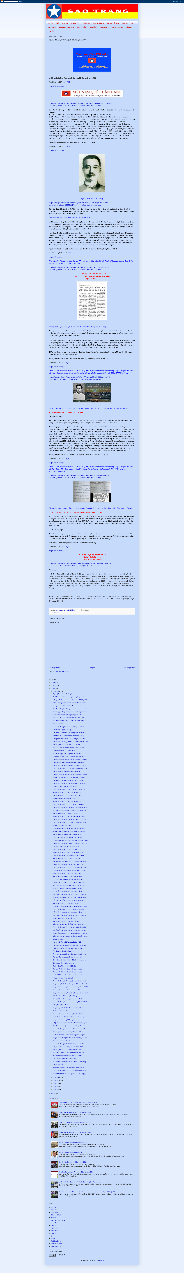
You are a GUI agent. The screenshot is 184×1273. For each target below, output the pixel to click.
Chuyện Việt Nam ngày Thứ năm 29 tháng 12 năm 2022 (70, 765)
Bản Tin (50, 23)
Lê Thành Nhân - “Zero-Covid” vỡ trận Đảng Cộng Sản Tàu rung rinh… (80, 1182)
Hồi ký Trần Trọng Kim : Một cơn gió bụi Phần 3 (67, 873)
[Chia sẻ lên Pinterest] (88, 610)
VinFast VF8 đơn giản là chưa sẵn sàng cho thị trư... (69, 975)
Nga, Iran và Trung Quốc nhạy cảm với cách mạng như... (70, 810)
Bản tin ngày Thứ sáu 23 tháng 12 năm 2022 (67, 858)
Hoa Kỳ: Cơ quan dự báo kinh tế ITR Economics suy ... (70, 906)
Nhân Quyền (52, 27)
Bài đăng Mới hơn (54, 668)
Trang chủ (92, 668)
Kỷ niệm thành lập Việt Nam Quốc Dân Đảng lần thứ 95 (70, 840)
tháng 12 (56, 691)
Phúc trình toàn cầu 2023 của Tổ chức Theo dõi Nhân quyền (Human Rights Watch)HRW (87, 1192)
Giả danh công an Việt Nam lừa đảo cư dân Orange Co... (70, 1017)
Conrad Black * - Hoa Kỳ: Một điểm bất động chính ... (69, 882)
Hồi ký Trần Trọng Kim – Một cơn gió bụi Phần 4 (68, 852)
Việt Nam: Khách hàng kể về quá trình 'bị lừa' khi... (69, 924)
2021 (53, 1093)
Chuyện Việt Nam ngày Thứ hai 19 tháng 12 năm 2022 (70, 930)
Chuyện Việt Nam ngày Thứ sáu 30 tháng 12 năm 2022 (70, 742)
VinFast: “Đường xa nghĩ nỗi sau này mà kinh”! (67, 957)
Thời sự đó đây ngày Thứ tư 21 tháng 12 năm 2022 (69, 897)
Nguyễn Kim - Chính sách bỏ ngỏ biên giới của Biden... (69, 777)
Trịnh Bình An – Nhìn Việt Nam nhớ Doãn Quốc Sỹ (68, 736)
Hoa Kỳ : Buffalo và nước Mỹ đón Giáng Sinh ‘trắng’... (69, 748)
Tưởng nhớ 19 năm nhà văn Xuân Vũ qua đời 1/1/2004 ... (71, 700)
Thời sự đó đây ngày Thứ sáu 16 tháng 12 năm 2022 (69, 981)
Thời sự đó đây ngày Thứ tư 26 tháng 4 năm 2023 (75, 1132)
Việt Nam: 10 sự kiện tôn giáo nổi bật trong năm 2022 (70, 709)
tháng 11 (56, 1077)
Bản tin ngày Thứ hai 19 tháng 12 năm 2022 (67, 942)
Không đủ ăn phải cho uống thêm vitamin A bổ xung (69, 999)
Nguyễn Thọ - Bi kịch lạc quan (62, 825)
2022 (53, 688)
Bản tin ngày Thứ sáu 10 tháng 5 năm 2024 (73, 1162)
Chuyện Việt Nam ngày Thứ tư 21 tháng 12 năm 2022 (70, 894)
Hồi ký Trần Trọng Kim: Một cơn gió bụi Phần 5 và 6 (69, 816)
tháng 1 (55, 1089)
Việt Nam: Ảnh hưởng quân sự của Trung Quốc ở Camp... (71, 936)
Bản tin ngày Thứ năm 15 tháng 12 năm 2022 (67, 1014)
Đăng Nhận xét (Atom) (62, 671)
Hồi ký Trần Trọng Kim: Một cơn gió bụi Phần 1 (67, 912)
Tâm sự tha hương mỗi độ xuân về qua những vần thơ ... (70, 774)
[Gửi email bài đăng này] (81, 610)
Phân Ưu (51, 31)
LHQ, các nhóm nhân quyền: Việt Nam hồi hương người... (70, 1023)
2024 (53, 683)
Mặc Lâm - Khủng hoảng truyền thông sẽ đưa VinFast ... (70, 945)
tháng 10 (56, 1080)
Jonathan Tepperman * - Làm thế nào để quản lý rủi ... (69, 828)
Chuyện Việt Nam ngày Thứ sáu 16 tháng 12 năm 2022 (70, 987)
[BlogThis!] (82, 610)
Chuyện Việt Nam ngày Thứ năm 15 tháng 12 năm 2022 (70, 993)
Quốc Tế (125, 23)
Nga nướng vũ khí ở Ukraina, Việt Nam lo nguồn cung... (70, 1062)
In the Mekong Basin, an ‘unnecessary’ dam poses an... (70, 703)
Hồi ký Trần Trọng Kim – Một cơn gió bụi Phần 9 (68, 754)
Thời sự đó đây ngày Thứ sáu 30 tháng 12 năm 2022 (69, 727)
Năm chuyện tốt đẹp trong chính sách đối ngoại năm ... (70, 712)
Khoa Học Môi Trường (66, 27)
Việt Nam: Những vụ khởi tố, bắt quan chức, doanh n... (70, 721)
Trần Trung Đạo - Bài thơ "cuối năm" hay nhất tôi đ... (69, 718)
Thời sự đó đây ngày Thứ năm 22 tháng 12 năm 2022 (70, 867)
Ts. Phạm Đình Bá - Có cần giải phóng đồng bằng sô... (69, 1035)
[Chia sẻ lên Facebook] (86, 610)
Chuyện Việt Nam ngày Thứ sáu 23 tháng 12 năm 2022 (70, 843)
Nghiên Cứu (75, 23)
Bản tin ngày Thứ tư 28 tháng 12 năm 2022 (67, 795)
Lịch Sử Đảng (81, 27)
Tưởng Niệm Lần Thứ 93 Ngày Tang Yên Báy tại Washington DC (79, 1102)
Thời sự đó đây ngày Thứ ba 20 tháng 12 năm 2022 (69, 909)
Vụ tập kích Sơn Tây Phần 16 (62, 1041)
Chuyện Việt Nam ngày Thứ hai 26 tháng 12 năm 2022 (70, 819)
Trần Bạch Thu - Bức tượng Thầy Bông (65, 996)
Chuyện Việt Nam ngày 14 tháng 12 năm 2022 (67, 1020)
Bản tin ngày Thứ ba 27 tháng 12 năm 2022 (67, 813)
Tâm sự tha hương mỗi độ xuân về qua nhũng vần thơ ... (70, 760)
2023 (53, 686)
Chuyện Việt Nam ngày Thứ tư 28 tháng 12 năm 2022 (70, 783)
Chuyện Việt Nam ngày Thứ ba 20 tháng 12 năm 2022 (70, 915)
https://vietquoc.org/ (56, 86)
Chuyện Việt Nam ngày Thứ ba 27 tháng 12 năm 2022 (70, 807)
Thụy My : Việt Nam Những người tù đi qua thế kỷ (69, 888)
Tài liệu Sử (86, 23)
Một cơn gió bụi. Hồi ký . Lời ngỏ (63, 978)
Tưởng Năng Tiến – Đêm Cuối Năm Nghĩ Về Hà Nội (69, 739)
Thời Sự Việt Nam (62, 23)
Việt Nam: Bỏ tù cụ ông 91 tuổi (63, 951)
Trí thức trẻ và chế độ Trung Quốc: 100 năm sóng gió (69, 1074)
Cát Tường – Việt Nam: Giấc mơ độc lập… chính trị (69, 733)
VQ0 (68, 146)
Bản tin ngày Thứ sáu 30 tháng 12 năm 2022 (67, 745)
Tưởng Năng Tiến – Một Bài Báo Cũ (64, 966)
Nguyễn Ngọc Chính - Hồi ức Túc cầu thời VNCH (68, 1008)
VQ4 (68, 82)
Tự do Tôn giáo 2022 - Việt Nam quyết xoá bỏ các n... (70, 933)
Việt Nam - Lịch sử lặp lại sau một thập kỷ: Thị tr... (69, 1026)
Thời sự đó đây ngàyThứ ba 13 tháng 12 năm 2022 (69, 1044)
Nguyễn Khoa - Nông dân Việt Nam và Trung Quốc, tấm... (71, 1038)
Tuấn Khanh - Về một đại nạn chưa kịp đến (66, 798)
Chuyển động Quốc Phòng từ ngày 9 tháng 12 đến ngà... (70, 984)
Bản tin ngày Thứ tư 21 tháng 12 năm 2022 (67, 903)
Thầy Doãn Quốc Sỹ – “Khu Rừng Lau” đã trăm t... (68, 837)
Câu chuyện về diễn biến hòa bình (63, 963)
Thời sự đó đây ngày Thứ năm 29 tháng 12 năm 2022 (70, 768)
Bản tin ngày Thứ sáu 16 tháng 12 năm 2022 (67, 990)
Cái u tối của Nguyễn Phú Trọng (62, 730)
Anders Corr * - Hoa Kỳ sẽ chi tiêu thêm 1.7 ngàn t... (69, 780)
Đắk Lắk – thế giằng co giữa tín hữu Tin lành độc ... (69, 900)
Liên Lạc (129, 27)
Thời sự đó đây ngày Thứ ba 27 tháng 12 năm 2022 (69, 804)
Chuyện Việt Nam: (58, 1065)
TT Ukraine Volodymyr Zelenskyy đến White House (69, 879)
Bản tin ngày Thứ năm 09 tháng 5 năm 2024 (73, 1152)
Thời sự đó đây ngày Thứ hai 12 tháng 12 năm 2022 (69, 1071)
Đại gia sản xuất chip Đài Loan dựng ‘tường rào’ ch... (69, 1068)
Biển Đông (93, 27)
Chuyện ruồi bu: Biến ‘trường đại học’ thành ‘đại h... (68, 1047)
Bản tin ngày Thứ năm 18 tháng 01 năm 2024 (73, 1142)
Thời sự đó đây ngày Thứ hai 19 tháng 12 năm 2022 (69, 927)
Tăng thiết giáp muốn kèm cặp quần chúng (66, 846)
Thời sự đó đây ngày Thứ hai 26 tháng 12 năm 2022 (69, 822)
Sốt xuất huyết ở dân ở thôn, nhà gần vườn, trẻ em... (69, 960)
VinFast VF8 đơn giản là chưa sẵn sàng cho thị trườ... (69, 969)
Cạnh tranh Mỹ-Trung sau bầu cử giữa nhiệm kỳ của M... (70, 870)
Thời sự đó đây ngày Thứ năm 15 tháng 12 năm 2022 (70, 1002)
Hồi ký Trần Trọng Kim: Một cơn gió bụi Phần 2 (67, 891)
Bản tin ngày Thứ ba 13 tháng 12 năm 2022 (67, 1050)
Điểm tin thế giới (98, 23)
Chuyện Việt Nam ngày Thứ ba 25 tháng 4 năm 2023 (75, 1122)
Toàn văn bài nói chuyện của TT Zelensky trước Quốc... (70, 861)
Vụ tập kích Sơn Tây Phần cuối (62, 1011)
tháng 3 (55, 1083)
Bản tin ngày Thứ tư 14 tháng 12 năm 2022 (67, 1032)
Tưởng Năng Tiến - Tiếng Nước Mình (64, 918)
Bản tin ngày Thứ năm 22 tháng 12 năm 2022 (67, 876)
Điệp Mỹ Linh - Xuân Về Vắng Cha (63, 694)
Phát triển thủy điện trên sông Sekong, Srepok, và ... (69, 697)
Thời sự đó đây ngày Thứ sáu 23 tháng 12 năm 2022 (69, 849)
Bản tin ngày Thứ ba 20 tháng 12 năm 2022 (67, 921)
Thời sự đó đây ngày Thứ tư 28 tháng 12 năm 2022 (69, 789)
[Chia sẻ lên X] (84, 610)
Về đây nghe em (58, 939)
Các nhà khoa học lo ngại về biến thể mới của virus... (69, 757)
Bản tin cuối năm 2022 (60, 724)
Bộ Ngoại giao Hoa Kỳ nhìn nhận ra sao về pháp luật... (70, 831)
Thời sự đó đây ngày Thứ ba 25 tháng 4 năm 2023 (75, 1112)
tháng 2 (55, 1086)
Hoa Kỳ (133, 23)
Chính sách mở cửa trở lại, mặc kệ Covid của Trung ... (69, 855)
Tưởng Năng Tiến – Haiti (60, 1005)
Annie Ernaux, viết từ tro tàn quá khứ (64, 1059)
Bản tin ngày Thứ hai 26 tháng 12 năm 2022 (67, 834)
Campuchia (103, 27)
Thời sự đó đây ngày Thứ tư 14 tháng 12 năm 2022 (69, 1029)
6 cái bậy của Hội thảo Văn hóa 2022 (64, 786)
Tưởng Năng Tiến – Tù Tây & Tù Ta (64, 751)
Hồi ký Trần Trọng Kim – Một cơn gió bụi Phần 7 (68, 801)
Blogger (101, 1260)
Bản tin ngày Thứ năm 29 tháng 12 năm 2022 (67, 772)
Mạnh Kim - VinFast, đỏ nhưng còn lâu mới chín (68, 948)
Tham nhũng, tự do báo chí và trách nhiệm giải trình (69, 954)
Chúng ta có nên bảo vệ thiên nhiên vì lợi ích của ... (69, 706)
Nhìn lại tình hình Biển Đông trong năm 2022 (67, 715)
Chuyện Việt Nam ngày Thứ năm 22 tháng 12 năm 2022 (70, 864)
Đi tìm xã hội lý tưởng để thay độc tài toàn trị (67, 1056)
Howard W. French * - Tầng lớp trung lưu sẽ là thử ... (69, 1053)
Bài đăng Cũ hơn (129, 668)
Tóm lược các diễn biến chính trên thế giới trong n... (69, 763)
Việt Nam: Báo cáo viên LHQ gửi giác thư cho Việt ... (69, 885)
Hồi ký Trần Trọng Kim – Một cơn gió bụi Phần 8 (68, 792)
